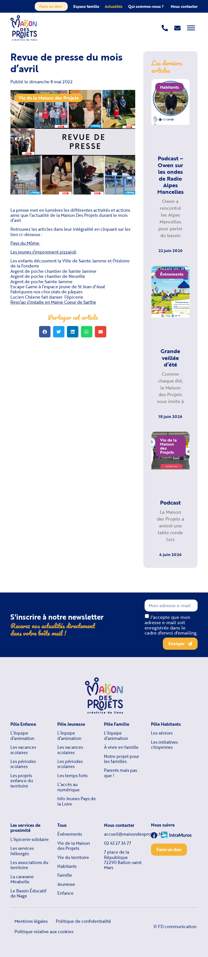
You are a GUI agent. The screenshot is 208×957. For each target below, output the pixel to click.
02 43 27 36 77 (117, 843)
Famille (64, 875)
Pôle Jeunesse (71, 724)
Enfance (65, 893)
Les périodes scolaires (23, 764)
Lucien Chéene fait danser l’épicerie (46, 297)
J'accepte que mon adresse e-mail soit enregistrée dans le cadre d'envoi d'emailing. (171, 625)
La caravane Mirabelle (22, 879)
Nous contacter (184, 6)
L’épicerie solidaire (29, 839)
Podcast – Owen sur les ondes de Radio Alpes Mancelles (170, 175)
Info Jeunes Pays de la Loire (76, 801)
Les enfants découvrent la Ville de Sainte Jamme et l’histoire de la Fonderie (70, 263)
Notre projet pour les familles (121, 759)
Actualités (114, 6)
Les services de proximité (25, 828)
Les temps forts (72, 775)
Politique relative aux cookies (43, 931)
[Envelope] (177, 28)
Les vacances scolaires (23, 750)
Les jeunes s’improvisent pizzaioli (43, 252)
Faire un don (50, 6)
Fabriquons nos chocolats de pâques (46, 292)
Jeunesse (66, 884)
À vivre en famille (121, 747)
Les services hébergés (22, 851)
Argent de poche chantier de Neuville (47, 276)
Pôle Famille (116, 724)
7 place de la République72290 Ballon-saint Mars (123, 860)
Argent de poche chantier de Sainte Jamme (53, 271)
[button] (44, 331)
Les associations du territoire (29, 865)
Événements (69, 834)
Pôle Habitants (166, 724)
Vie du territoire (73, 857)
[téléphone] (165, 28)
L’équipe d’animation (22, 736)
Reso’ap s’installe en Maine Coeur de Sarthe (53, 302)
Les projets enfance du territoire (21, 781)
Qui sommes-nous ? (146, 6)
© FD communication (174, 926)
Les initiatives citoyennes (164, 745)
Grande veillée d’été (170, 358)
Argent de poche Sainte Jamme (41, 281)
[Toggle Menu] (191, 27)
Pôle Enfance (23, 724)
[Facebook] (154, 835)
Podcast (170, 502)
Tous (62, 825)
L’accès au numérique (68, 787)
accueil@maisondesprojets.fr (123, 834)
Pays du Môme (25, 243)
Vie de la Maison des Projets (49, 97)
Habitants (67, 866)
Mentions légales (31, 921)
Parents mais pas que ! (120, 773)
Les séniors (161, 733)
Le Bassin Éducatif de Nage (28, 893)
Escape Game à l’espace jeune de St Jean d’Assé (57, 286)
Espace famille (86, 6)
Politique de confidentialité (83, 921)
